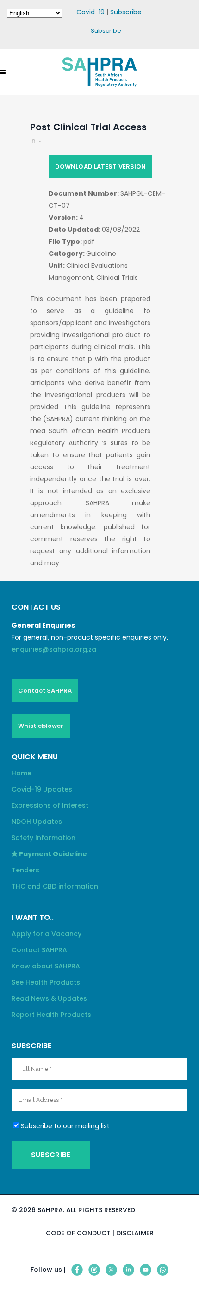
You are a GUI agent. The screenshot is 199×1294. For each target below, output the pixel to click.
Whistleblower (40, 725)
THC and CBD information (55, 886)
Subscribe (126, 12)
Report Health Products (51, 1014)
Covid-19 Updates (42, 789)
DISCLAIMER (135, 1233)
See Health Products (46, 982)
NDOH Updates (37, 821)
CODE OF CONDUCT (78, 1233)
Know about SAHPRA (46, 966)
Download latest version (100, 166)
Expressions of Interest (50, 805)
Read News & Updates (49, 998)
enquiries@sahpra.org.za (54, 649)
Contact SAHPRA (45, 690)
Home (21, 773)
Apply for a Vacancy (46, 934)
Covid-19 (90, 12)
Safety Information (43, 838)
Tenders (25, 870)
